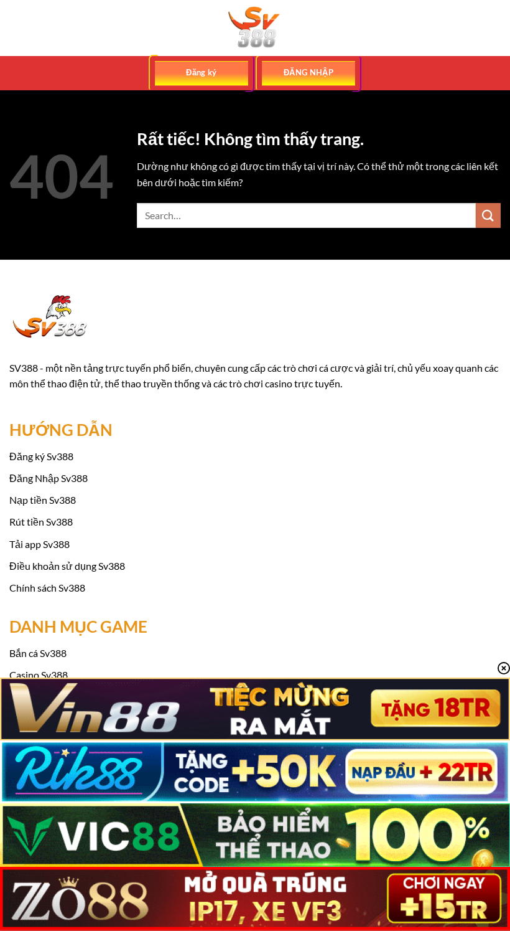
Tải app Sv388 (39, 544)
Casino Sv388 (38, 675)
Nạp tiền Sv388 (42, 500)
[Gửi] (488, 215)
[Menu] (16, 27)
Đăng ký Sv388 (41, 456)
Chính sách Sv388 (47, 587)
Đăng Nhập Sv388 (48, 478)
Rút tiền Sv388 (41, 521)
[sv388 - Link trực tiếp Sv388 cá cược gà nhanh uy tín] (255, 28)
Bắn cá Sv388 (38, 653)
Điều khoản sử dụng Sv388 (67, 566)
